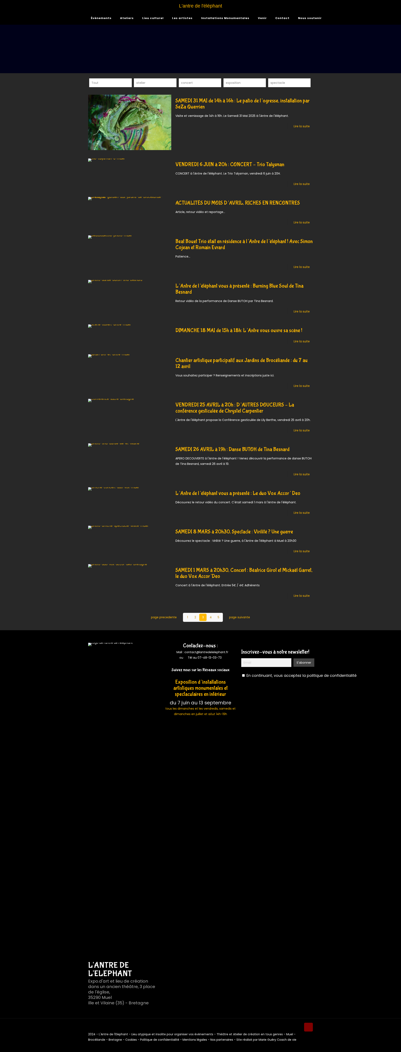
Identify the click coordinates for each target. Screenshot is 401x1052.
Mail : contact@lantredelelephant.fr (202, 652)
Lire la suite (302, 126)
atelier (140, 83)
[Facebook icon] (302, 1045)
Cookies (131, 1040)
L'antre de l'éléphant (200, 6)
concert (187, 83)
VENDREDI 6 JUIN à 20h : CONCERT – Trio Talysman (229, 165)
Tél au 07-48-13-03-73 (205, 657)
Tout (94, 83)
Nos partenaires (221, 1040)
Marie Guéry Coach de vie (277, 1040)
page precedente (164, 617)
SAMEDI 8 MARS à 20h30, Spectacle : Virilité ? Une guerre (234, 532)
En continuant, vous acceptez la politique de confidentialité (301, 675)
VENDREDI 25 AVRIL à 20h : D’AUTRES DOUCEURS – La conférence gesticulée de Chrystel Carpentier (234, 408)
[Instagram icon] (307, 1045)
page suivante (239, 617)
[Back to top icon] (308, 1027)
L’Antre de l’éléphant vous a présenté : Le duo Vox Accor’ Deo (237, 493)
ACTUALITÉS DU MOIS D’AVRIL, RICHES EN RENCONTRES (237, 203)
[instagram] (203, 676)
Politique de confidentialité (159, 1040)
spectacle (277, 83)
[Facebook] (197, 676)
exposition (233, 83)
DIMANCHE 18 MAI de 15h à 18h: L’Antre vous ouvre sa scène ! (238, 331)
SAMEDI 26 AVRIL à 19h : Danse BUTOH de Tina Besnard (232, 449)
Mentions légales (195, 1040)
